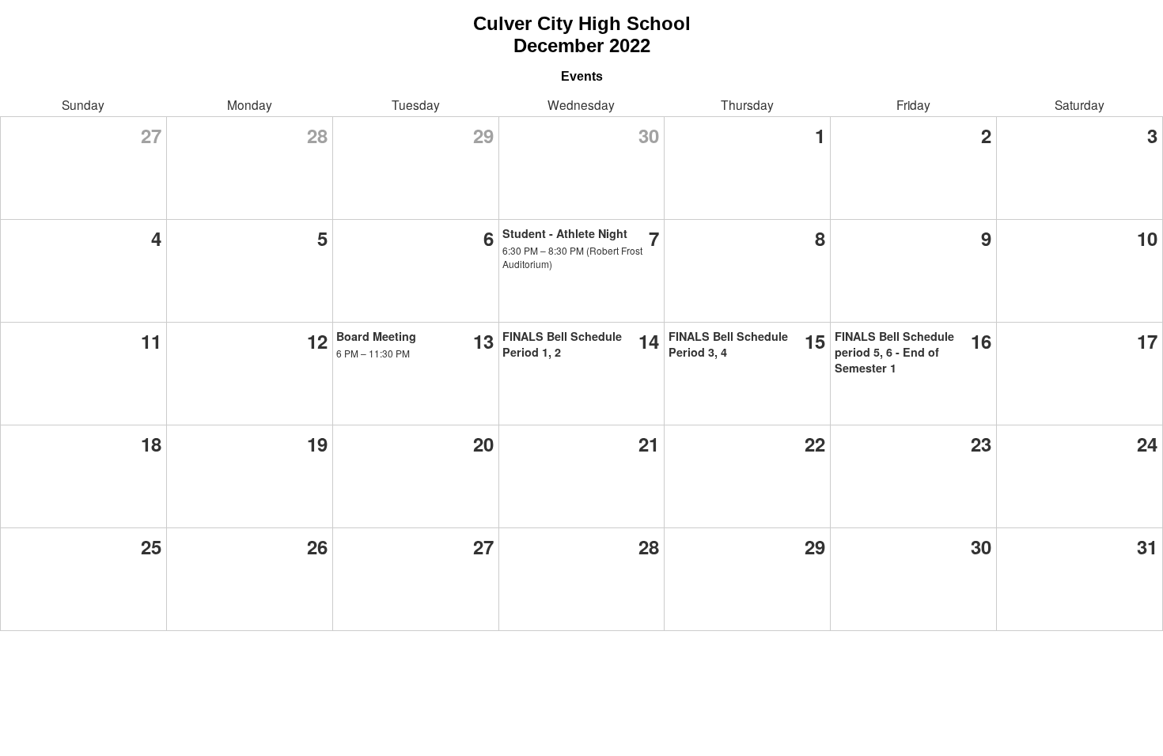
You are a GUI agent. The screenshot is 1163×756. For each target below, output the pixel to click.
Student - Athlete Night (564, 233)
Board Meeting (376, 336)
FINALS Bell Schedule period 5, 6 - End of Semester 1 (894, 352)
